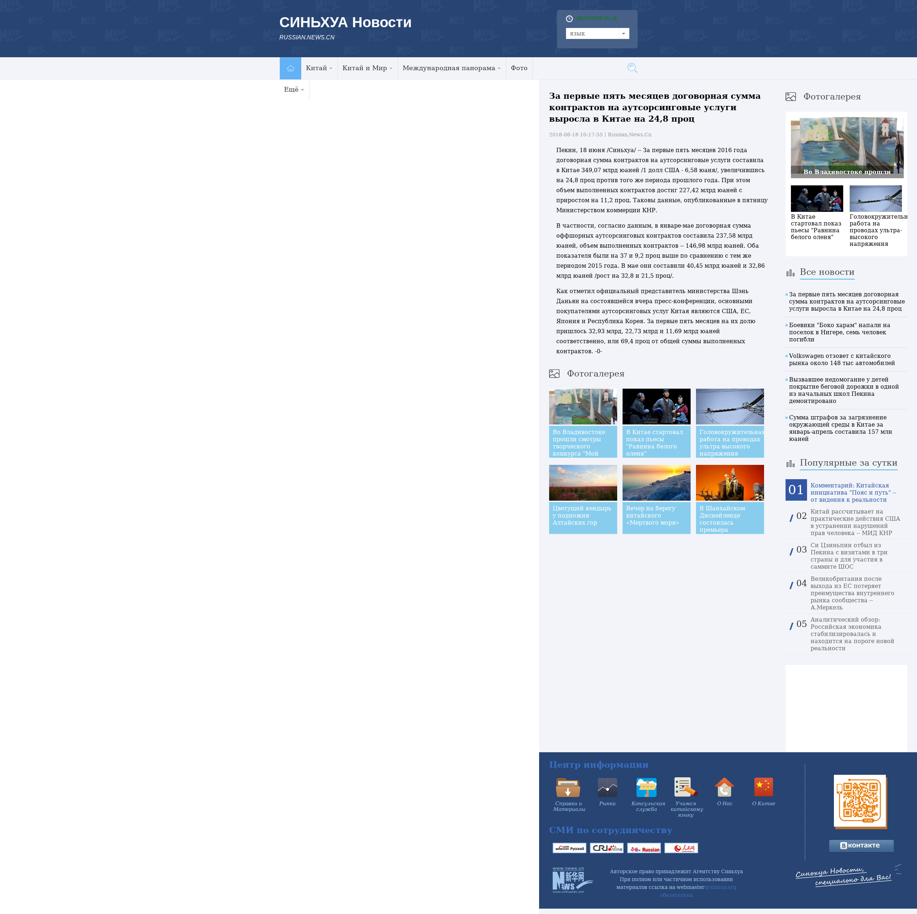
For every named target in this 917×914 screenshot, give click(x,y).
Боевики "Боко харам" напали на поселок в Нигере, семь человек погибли (839, 332)
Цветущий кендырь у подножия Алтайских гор (582, 515)
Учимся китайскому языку (687, 809)
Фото (519, 68)
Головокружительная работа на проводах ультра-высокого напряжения (732, 443)
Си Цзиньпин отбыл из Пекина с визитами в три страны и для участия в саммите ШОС (849, 556)
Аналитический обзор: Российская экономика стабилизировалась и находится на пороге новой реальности (852, 634)
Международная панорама (449, 68)
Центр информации (599, 764)
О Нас (725, 803)
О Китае (763, 803)
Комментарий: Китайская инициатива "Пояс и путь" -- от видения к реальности (853, 492)
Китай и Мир (364, 68)
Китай (316, 68)
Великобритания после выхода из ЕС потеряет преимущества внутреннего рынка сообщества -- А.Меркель (852, 593)
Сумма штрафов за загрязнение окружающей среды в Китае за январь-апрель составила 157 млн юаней (840, 428)
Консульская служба (648, 806)
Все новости (827, 272)
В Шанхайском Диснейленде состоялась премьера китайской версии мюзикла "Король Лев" (727, 530)
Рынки (607, 803)
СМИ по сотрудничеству (610, 830)
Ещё (291, 89)
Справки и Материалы (569, 806)
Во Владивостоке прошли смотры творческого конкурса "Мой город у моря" (579, 446)
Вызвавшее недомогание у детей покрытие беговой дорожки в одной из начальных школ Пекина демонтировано (844, 390)
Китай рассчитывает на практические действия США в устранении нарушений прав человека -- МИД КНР (855, 522)
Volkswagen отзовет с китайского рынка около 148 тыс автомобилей (842, 359)
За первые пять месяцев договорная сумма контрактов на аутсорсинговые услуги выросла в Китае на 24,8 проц (847, 301)
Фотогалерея (596, 374)
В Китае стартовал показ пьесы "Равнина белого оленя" (654, 443)
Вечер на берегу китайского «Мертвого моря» (652, 515)
